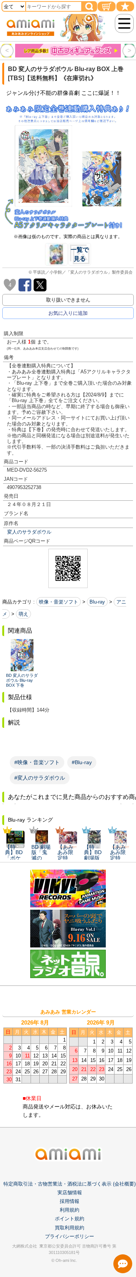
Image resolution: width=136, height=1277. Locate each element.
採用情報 (69, 1201)
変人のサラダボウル (29, 532)
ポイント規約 (69, 1218)
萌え (23, 614)
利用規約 (69, 1210)
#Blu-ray (82, 762)
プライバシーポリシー (69, 1236)
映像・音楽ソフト (58, 602)
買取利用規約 (69, 1228)
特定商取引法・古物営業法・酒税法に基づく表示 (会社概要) (69, 1184)
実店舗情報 (69, 1192)
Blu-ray (97, 602)
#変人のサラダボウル (39, 778)
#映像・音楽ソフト (37, 762)
